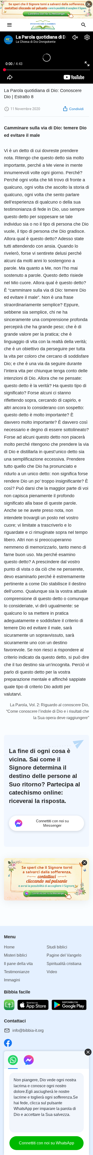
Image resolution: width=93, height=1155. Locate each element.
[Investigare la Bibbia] (46, 25)
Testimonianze (17, 972)
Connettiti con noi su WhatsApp (46, 1143)
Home (9, 947)
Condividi (76, 109)
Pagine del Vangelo (64, 955)
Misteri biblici (15, 955)
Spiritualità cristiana (64, 964)
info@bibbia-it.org (28, 1030)
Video (52, 972)
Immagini (12, 980)
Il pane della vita (18, 964)
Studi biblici (57, 947)
